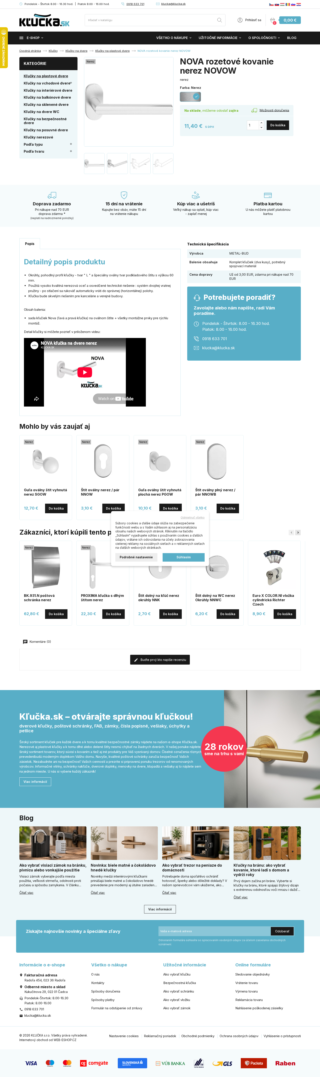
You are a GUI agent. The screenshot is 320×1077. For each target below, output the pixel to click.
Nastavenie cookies (124, 1036)
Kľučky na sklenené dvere (46, 104)
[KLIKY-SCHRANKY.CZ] (271, 4)
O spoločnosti (262, 38)
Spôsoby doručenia (105, 991)
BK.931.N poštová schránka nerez (39, 597)
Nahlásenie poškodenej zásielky (259, 1008)
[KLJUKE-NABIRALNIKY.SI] (293, 4)
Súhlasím (184, 557)
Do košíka (277, 125)
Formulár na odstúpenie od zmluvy (116, 1008)
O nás (95, 974)
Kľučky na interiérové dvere (48, 90)
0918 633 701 (135, 4)
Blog (291, 38)
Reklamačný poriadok (160, 1036)
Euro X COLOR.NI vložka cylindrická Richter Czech (273, 599)
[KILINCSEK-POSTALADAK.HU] (282, 4)
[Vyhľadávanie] (219, 21)
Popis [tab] (29, 243)
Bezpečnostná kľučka (179, 983)
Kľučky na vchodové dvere (47, 83)
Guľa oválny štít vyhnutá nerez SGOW (45, 492)
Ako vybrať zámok (176, 1008)
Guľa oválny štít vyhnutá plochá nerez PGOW (159, 492)
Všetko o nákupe (172, 38)
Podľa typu (33, 144)
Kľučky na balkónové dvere (47, 97)
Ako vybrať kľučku (176, 974)
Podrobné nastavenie (136, 557)
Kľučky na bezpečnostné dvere (45, 121)
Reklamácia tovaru (249, 1000)
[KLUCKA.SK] (277, 4)
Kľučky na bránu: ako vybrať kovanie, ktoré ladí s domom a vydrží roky (261, 870)
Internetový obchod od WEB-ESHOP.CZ (47, 1040)
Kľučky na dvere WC (41, 112)
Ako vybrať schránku (178, 991)
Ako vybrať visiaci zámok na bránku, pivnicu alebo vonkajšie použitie (52, 867)
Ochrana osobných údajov (239, 1036)
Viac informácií (35, 781)
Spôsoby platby (103, 1000)
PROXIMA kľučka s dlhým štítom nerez (102, 597)
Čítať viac (26, 893)
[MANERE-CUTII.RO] (288, 4)
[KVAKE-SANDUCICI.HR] (298, 4)
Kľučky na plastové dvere (46, 76)
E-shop (33, 38)
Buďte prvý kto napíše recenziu (163, 660)
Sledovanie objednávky (252, 974)
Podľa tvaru (34, 151)
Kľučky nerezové (38, 137)
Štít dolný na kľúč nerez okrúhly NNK (158, 597)
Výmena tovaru (246, 991)
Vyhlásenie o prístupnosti (282, 1036)
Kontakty (97, 983)
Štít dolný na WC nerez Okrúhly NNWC (215, 597)
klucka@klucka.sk (173, 3)
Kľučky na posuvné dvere (46, 130)
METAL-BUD (239, 253)
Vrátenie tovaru (246, 983)
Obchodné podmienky (197, 1036)
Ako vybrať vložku (176, 1000)
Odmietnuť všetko (193, 517)
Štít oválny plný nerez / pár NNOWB (215, 492)
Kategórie (35, 63)
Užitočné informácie (218, 38)
